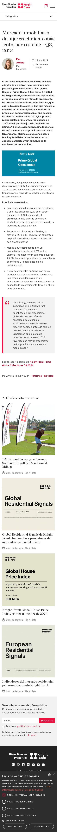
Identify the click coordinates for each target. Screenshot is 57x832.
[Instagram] (18, 764)
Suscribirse (47, 720)
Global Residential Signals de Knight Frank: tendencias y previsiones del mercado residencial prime (27, 538)
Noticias (48, 375)
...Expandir (31, 735)
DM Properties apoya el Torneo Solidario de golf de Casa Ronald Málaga (24, 463)
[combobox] (49, 774)
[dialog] (28, 801)
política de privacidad (29, 726)
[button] (28, 820)
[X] (38, 764)
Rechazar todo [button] (41, 826)
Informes (37, 375)
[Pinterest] (43, 764)
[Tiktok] (33, 764)
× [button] (54, 774)
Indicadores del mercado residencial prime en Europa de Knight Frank (27, 683)
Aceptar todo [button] (15, 826)
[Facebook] (23, 764)
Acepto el (23, 726)
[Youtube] (13, 764)
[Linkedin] (28, 764)
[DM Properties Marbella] (16, 5)
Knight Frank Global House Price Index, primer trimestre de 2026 (25, 611)
